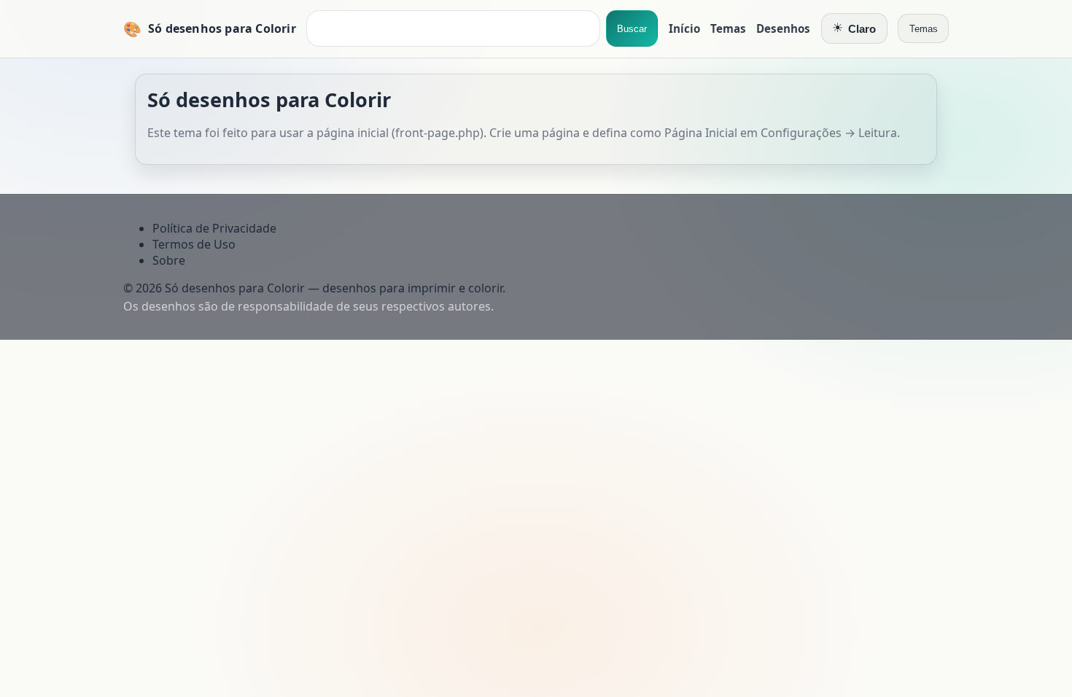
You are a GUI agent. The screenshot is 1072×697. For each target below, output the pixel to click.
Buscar (632, 28)
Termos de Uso (194, 244)
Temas (728, 28)
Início (684, 28)
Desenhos (783, 28)
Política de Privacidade (214, 228)
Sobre (168, 260)
